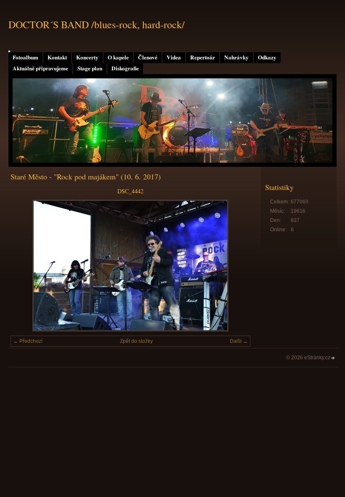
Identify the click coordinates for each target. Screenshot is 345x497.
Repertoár (202, 57)
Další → (239, 341)
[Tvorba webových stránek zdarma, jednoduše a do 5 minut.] (333, 358)
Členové (147, 57)
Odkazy (267, 57)
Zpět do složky (136, 341)
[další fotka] (236, 265)
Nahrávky (236, 57)
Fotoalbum (25, 57)
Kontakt (57, 57)
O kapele (118, 57)
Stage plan (89, 68)
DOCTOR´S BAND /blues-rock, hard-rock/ (96, 24)
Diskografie (125, 68)
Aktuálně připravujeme (40, 68)
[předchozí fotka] (24, 265)
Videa (174, 57)
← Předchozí (27, 341)
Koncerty (87, 57)
